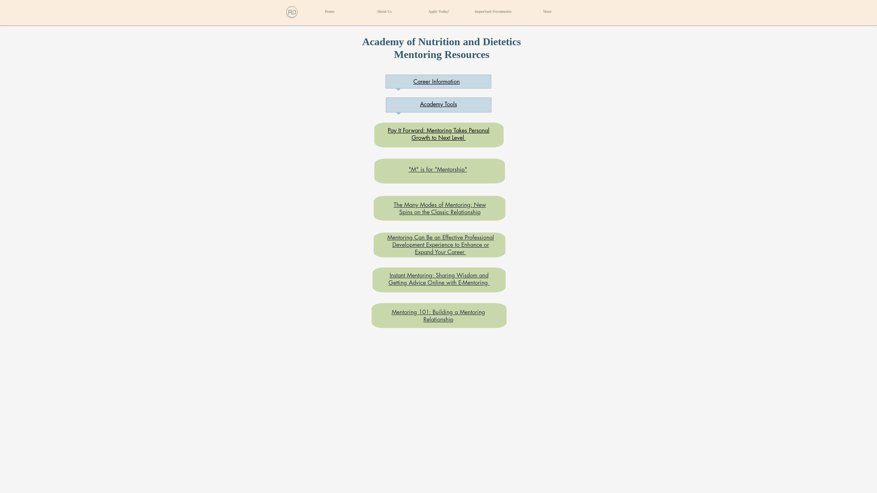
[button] (493, 9)
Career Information (436, 81)
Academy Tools (438, 104)
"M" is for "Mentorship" (438, 169)
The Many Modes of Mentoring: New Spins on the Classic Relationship (440, 208)
